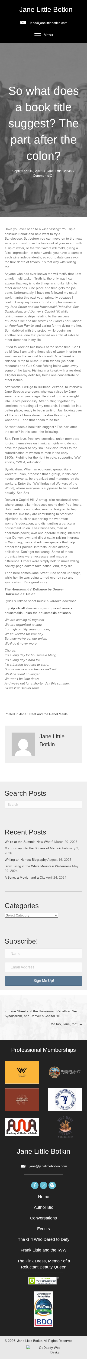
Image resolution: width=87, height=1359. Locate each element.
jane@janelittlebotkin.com (49, 23)
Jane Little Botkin (59, 171)
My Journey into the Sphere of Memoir (33, 848)
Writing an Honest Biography (26, 859)
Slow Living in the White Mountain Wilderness (38, 866)
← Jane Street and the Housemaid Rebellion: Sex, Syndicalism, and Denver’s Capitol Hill (41, 1013)
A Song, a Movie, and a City (25, 877)
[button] (43, 980)
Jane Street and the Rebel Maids (43, 714)
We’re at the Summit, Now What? (29, 842)
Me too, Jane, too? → (66, 1024)
